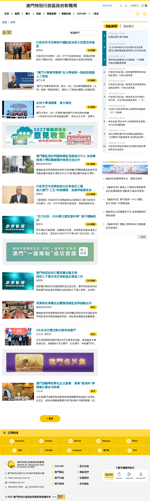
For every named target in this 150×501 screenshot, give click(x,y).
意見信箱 (84, 466)
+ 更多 (105, 237)
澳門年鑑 (59, 478)
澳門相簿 (59, 483)
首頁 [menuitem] (6, 13)
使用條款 (84, 483)
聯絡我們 (84, 472)
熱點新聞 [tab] (111, 26)
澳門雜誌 (59, 472)
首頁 (4, 22)
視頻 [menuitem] (38, 13)
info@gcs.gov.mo (16, 482)
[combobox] (83, 33)
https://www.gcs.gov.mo (19, 478)
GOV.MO (59, 466)
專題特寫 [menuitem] (66, 13)
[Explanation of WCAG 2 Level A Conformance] (58, 496)
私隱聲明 (84, 478)
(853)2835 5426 (36, 487)
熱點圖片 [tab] (128, 26)
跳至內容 (107, 5)
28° (136, 6)
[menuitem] (17, 14)
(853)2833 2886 (15, 487)
